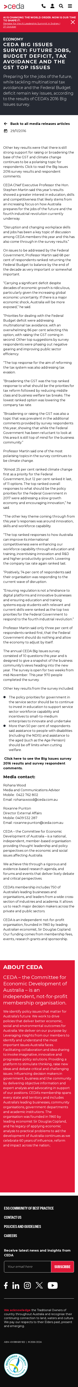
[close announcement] (73, 22)
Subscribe (62, 1266)
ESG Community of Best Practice (29, 1208)
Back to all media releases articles (40, 124)
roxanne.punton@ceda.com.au (38, 823)
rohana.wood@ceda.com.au (35, 800)
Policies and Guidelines (22, 1226)
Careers (10, 1235)
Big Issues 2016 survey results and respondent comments (35, 171)
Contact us (12, 1217)
